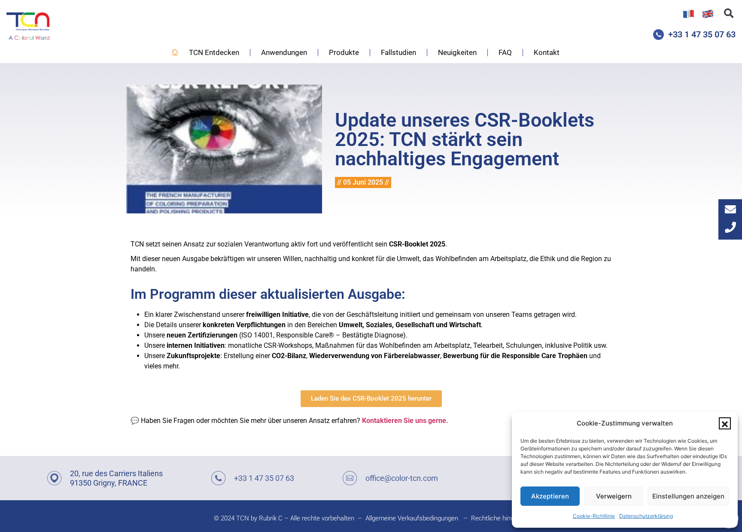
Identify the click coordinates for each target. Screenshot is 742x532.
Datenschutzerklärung (646, 516)
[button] (725, 423)
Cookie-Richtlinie (594, 516)
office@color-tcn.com (401, 478)
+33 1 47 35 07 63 (702, 34)
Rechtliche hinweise (499, 518)
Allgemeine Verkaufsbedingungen (411, 518)
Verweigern (614, 496)
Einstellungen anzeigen (688, 496)
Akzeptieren (550, 496)
